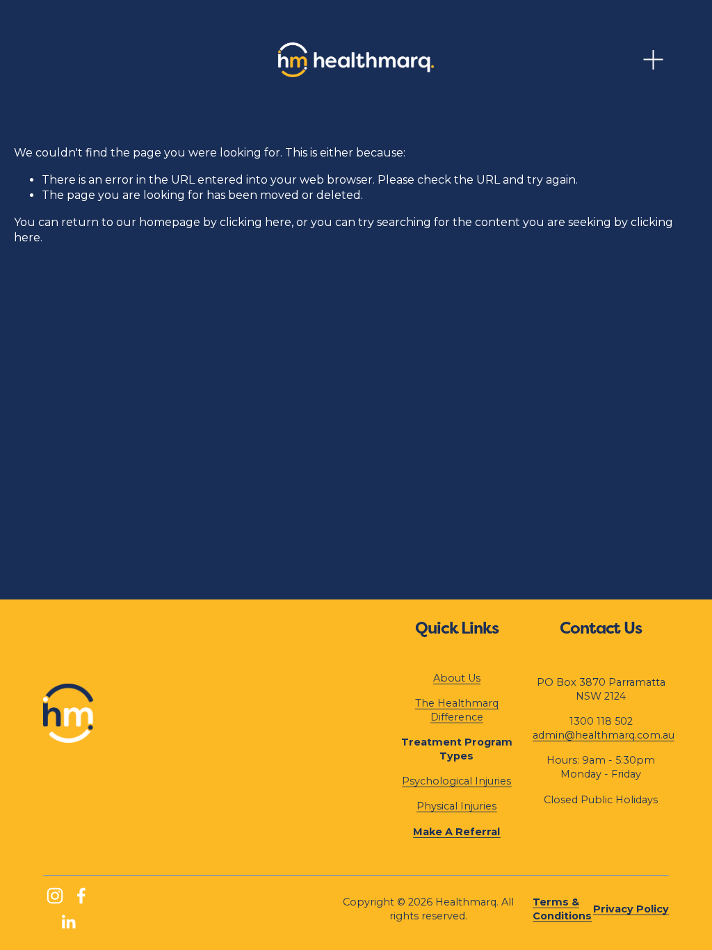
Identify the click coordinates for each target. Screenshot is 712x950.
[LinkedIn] (68, 922)
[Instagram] (55, 895)
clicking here (255, 222)
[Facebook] (81, 895)
